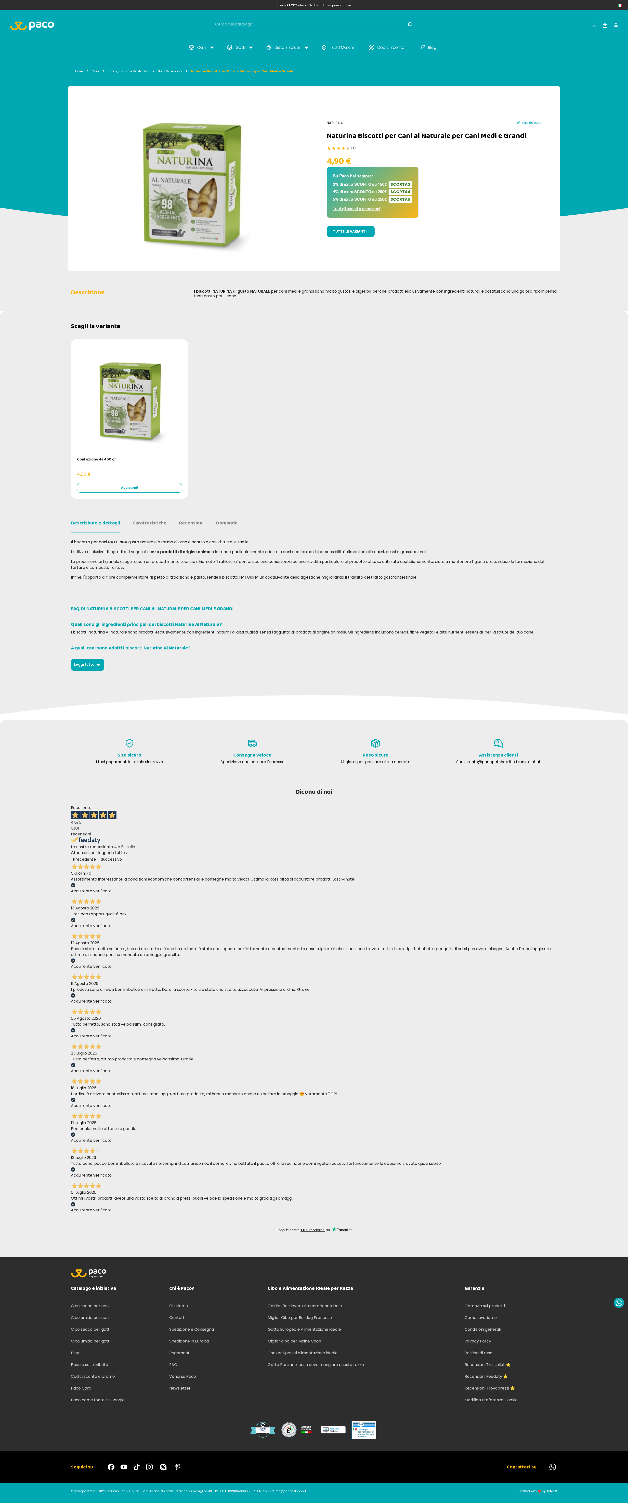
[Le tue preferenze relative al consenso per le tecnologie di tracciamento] (619, 1494)
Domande (227, 523)
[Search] (410, 24)
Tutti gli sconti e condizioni (356, 208)
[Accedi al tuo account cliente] (594, 25)
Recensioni (191, 523)
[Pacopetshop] (111, 1467)
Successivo (111, 859)
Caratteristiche (149, 523)
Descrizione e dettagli (95, 523)
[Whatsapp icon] (619, 1303)
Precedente (84, 859)
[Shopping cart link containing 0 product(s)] (605, 25)
